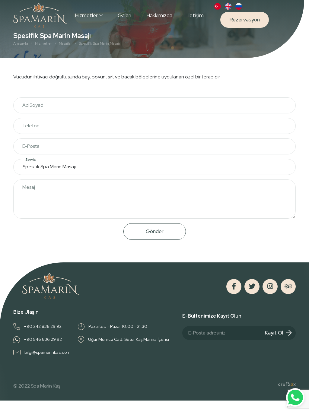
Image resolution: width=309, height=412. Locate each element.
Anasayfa (20, 43)
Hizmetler (86, 15)
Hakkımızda (159, 15)
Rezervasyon (244, 19)
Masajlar (65, 43)
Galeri (124, 15)
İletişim (195, 15)
